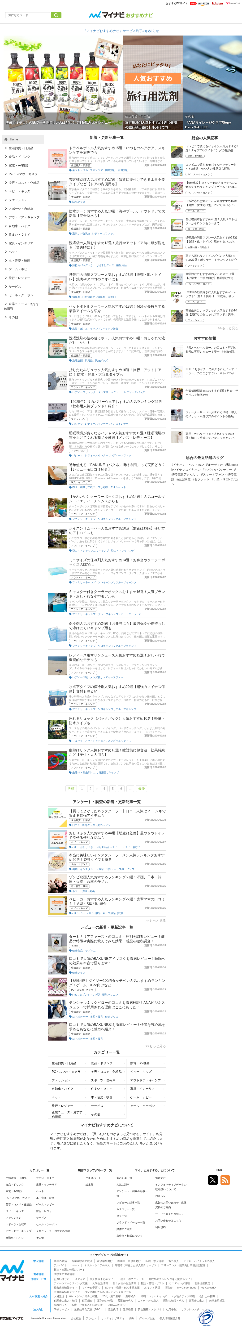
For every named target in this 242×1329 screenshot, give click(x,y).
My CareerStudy (186, 1287)
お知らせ (160, 1195)
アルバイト (60, 1265)
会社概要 (76, 1318)
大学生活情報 (100, 1283)
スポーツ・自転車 (103, 1080)
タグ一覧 (122, 1215)
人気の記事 (123, 1184)
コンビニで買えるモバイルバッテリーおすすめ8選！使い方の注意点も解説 (211, 166)
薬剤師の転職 (105, 1300)
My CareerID (208, 1287)
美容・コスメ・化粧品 (106, 1071)
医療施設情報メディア (67, 1291)
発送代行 (113, 1309)
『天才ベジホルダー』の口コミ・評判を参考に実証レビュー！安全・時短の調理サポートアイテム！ (211, 350)
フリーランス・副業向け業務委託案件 (183, 1265)
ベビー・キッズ (79, 842)
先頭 (71, 788)
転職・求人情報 (155, 1261)
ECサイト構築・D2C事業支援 (122, 1287)
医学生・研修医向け (129, 1261)
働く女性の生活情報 (124, 1283)
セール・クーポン (142, 1106)
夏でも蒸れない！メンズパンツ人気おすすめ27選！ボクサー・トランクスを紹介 (211, 257)
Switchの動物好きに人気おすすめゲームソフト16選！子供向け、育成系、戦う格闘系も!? (211, 295)
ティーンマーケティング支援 (71, 1283)
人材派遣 (59, 1296)
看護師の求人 (125, 1300)
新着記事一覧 (124, 1177)
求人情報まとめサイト (103, 1279)
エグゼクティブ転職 (183, 1296)
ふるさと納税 (152, 1287)
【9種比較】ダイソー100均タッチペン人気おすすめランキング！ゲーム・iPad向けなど (212, 185)
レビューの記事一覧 (128, 1202)
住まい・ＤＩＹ (101, 1089)
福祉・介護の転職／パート (69, 1269)
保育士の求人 (196, 1300)
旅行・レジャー (62, 1106)
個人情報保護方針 (170, 1318)
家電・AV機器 (140, 1063)
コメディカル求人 (148, 1300)
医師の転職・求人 (173, 1300)
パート (75, 1265)
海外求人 (174, 1261)
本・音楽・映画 (79, 886)
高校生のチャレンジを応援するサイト (171, 1279)
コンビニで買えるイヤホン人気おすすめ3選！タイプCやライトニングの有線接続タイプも (212, 149)
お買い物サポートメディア (69, 1279)
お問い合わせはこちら (168, 1220)
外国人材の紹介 (117, 1304)
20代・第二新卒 (111, 1296)
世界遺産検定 (202, 1283)
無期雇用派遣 (217, 1300)
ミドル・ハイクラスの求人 (199, 1261)
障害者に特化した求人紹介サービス (135, 1265)
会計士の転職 (207, 1296)
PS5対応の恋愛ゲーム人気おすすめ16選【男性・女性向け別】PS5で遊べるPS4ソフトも (211, 203)
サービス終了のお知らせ (169, 1213)
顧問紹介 (87, 1300)
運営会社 (160, 1177)
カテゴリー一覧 (126, 1209)
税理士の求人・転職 (65, 1300)
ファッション (78, 419)
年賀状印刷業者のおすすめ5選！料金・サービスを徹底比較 (212, 392)
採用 (131, 1318)
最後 (141, 788)
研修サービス (61, 1309)
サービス (97, 1106)
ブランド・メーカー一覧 (131, 1222)
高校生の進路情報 (64, 1274)
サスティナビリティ (113, 1318)
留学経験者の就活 (82, 1261)
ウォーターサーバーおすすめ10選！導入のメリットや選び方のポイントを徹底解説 (211, 415)
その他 (74, 945)
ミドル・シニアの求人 (97, 1265)
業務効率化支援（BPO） (88, 1309)
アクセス (91, 1318)
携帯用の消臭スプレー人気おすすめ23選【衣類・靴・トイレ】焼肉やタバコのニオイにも (211, 240)
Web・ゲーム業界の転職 (83, 1296)
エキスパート (93, 1177)
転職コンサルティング (154, 1296)
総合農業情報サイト (65, 1287)
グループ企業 (147, 1318)
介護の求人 (60, 1304)
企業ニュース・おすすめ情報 (67, 1114)
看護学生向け (105, 1261)
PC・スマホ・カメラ (82, 989)
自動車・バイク (62, 1089)
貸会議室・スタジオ (149, 1309)
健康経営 (128, 1309)
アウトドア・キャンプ (83, 387)
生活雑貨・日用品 (80, 165)
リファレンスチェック (194, 1309)
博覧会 (169, 1287)
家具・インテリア (80, 482)
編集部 (89, 1184)
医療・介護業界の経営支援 (87, 1304)
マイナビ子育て (91, 1287)
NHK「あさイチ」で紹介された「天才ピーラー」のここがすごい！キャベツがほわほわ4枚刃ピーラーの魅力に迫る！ (211, 372)
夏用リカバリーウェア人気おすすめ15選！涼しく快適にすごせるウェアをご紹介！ (211, 436)
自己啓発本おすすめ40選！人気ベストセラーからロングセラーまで (211, 221)
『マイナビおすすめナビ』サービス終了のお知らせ (121, 31)
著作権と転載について (130, 1235)
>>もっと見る (156, 920)
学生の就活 (60, 1261)
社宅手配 (171, 1309)
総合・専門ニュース (132, 1279)
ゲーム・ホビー (141, 1097)
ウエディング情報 (179, 1283)
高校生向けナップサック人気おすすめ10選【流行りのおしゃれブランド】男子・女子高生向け (211, 313)
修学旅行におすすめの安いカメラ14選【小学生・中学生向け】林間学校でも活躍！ (211, 276)
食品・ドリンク (79, 864)
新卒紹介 (130, 1296)
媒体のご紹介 (124, 1229)
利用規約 (160, 1227)
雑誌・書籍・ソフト (152, 1283)
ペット (56, 1097)
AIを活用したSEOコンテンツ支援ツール (108, 1291)
